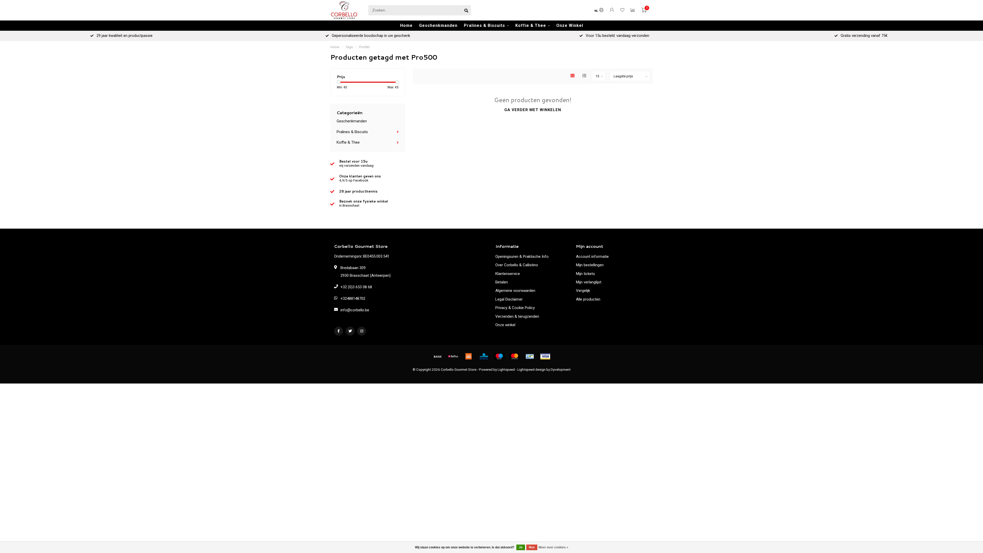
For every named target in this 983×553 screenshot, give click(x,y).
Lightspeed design (531, 369)
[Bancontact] (529, 356)
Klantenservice (507, 273)
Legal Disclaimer (509, 299)
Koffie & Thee (530, 25)
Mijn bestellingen (590, 265)
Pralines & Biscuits (484, 25)
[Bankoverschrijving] (437, 356)
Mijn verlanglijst (588, 282)
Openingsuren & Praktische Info (522, 256)
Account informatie (592, 256)
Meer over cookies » (553, 547)
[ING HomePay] (468, 356)
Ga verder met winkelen (532, 110)
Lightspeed (506, 369)
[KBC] (483, 356)
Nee (532, 547)
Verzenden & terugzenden (517, 316)
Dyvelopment (561, 369)
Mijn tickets (585, 273)
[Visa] (545, 356)
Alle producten (588, 299)
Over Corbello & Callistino (516, 265)
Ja (520, 547)
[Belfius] (453, 356)
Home (406, 25)
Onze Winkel (569, 25)
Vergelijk (583, 290)
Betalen (501, 282)
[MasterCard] (514, 356)
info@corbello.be (354, 310)
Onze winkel (505, 325)
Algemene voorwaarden (515, 290)
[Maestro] (499, 356)
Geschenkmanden (438, 25)
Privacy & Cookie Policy (515, 307)
